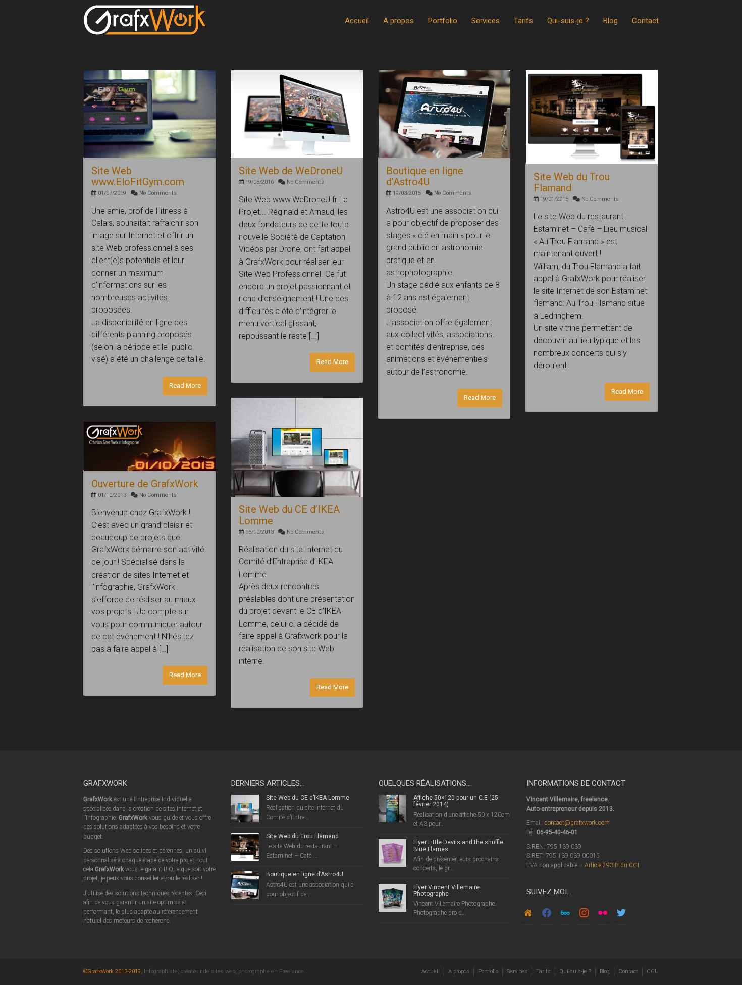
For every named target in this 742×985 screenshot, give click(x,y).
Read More (185, 385)
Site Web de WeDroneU (291, 171)
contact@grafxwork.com (577, 822)
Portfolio (442, 20)
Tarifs (523, 20)
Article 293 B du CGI (612, 865)
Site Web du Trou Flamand (572, 182)
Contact (645, 20)
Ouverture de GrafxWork (144, 484)
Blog (610, 20)
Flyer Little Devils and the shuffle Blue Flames (458, 845)
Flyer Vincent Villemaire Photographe (446, 890)
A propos (398, 20)
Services (485, 20)
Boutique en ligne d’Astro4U (424, 176)
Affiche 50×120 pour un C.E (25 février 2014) (455, 801)
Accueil (357, 20)
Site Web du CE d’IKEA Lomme (289, 515)
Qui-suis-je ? (568, 20)
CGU (653, 971)
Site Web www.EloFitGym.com (137, 176)
